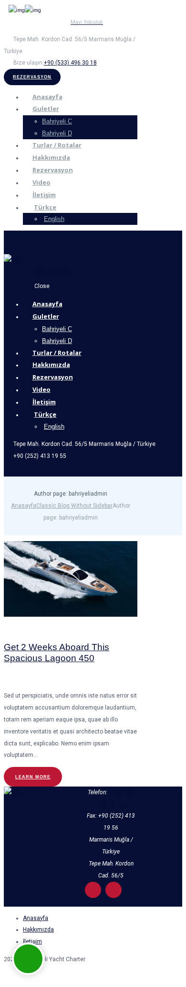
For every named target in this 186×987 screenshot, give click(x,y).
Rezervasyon (32, 76)
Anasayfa (23, 505)
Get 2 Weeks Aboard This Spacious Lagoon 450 (56, 652)
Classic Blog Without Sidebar (74, 505)
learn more (33, 776)
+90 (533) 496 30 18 (70, 62)
